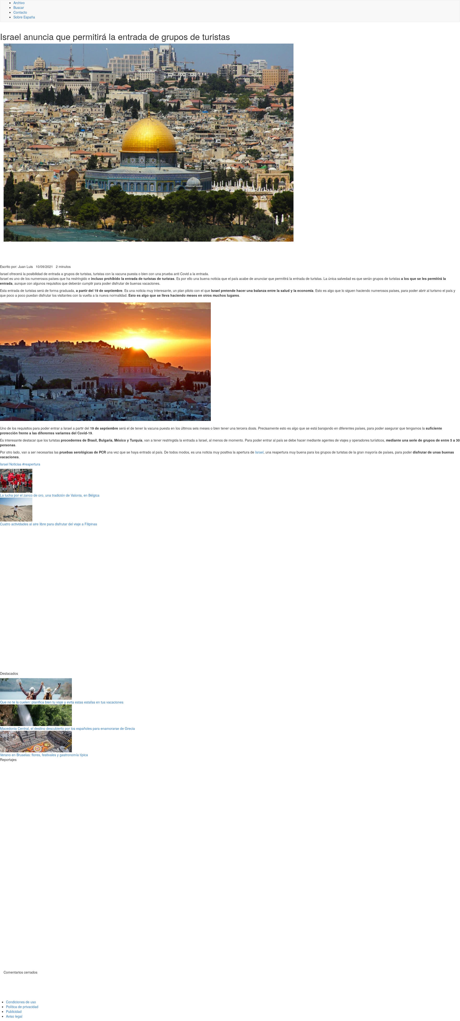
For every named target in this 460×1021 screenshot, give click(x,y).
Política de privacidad (22, 1006)
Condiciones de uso (21, 1001)
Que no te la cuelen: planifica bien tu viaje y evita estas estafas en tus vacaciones (61, 702)
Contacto (20, 12)
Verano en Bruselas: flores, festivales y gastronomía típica (44, 754)
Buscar (18, 7)
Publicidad (14, 1011)
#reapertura (31, 464)
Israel (259, 452)
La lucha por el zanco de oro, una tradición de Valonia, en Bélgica (49, 495)
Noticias (15, 464)
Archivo (19, 2)
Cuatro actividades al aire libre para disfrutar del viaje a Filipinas (48, 524)
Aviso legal (14, 1016)
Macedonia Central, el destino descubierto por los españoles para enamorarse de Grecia (67, 728)
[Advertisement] (117, 252)
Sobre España (24, 17)
